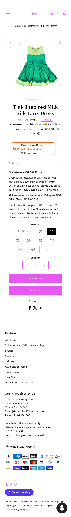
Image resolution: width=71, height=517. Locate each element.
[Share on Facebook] (30, 308)
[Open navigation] (8, 13)
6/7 (41, 241)
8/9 (21, 250)
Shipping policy (57, 501)
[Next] (20, 43)
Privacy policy (25, 501)
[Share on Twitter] (35, 308)
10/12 (35, 250)
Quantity (35, 258)
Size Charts (11, 377)
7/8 (53, 241)
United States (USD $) (22, 446)
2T (42, 232)
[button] (35, 124)
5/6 (30, 241)
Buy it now (35, 290)
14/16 (49, 250)
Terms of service (41, 501)
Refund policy (11, 501)
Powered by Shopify (16, 509)
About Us (10, 356)
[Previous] (11, 43)
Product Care (12, 372)
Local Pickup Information (19, 382)
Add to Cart (35, 278)
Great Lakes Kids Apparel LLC (42, 505)
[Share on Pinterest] (41, 308)
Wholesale (11, 340)
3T (51, 231)
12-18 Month (25, 232)
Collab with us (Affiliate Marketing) (25, 345)
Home (17, 25)
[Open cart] (64, 13)
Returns (9, 361)
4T (19, 241)
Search (9, 350)
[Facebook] (11, 484)
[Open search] (52, 13)
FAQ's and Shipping (16, 366)
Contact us (34, 301)
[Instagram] (15, 484)
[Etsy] (7, 484)
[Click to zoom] (60, 43)
